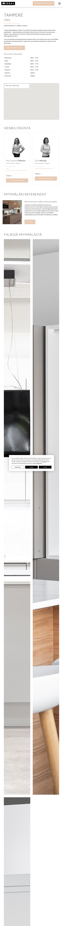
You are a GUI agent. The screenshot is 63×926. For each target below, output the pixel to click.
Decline (31, 467)
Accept (45, 467)
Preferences (18, 467)
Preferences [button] (39, 463)
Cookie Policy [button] (44, 461)
